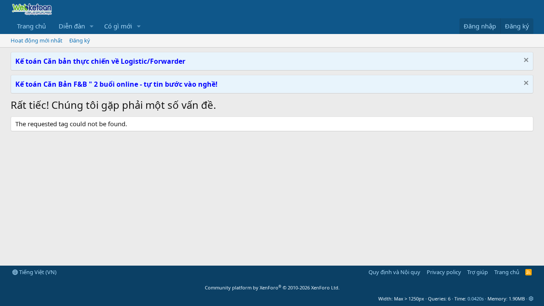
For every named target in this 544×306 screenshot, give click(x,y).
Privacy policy (444, 272)
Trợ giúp (477, 272)
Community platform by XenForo (272, 287)
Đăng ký (79, 40)
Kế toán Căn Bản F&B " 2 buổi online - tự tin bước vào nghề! (116, 84)
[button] (92, 26)
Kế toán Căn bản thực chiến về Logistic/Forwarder (100, 61)
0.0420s (476, 298)
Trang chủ (31, 26)
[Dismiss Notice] (525, 61)
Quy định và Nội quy (394, 272)
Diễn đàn (72, 26)
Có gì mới (118, 26)
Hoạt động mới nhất (36, 40)
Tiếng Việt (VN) (37, 272)
